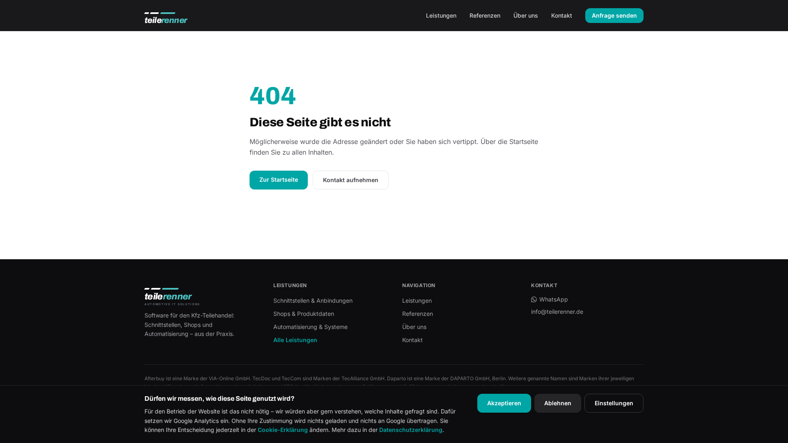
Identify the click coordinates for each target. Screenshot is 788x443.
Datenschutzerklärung (410, 429)
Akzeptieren (504, 403)
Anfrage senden (614, 15)
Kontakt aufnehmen (350, 179)
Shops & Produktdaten (303, 313)
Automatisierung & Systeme (310, 326)
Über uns (525, 15)
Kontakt (561, 15)
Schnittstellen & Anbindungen (313, 300)
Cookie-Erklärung (283, 429)
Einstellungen (614, 403)
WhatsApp (553, 299)
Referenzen (485, 15)
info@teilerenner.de (557, 311)
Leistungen (441, 15)
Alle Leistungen (295, 339)
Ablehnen (557, 403)
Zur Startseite (278, 179)
